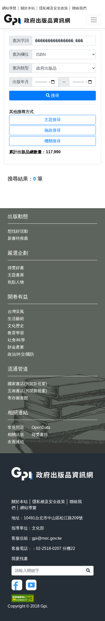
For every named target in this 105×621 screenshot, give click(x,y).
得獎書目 (40, 434)
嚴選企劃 (18, 253)
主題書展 (16, 275)
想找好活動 (18, 231)
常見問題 (16, 427)
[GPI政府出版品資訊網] (37, 19)
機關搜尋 (52, 141)
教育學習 (16, 333)
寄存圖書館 (18, 398)
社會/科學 (16, 340)
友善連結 (16, 442)
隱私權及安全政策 (53, 8)
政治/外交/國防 (21, 354)
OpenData (41, 427)
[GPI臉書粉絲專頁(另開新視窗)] (18, 584)
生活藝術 (16, 318)
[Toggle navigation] (94, 20)
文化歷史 (16, 326)
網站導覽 (9, 8)
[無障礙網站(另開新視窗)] (22, 598)
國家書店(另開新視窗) (27, 384)
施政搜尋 (52, 130)
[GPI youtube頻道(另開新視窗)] (32, 584)
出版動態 (18, 216)
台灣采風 (16, 311)
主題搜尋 (52, 119)
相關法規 (16, 434)
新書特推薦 (18, 238)
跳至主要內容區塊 (14, 3)
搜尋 (54, 95)
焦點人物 (16, 282)
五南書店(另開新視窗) (27, 391)
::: (5, 167)
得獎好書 (16, 268)
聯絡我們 (79, 8)
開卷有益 (18, 296)
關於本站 (28, 8)
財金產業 (16, 347)
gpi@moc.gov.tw (47, 538)
